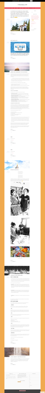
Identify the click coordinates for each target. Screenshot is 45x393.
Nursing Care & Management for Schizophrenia (19, 72)
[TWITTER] (21, 390)
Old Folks (30, 382)
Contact (29, 379)
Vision (29, 376)
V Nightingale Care (22, 4)
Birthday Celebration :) (15, 169)
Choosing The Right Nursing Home (17, 275)
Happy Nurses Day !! (14, 40)
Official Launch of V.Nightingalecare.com (18, 356)
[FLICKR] (24, 390)
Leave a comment (8, 74)
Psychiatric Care (30, 385)
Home (11, 136)
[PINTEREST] (23, 390)
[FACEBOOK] (19, 390)
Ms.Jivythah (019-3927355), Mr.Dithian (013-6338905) (10, 376)
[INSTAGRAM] (25, 390)
